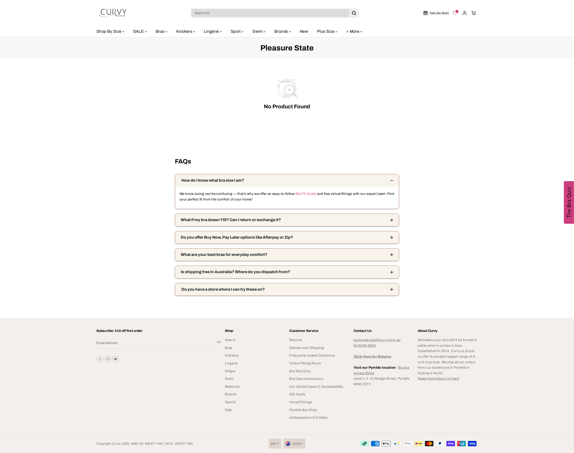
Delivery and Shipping (306, 348)
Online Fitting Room (305, 363)
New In (230, 340)
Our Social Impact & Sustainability (316, 386)
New (304, 31)
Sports (230, 402)
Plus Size (326, 31)
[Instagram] (108, 359)
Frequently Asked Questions (312, 355)
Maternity (232, 386)
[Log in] (465, 13)
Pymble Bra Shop (303, 410)
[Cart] (474, 13)
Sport (236, 31)
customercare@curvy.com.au (377, 340)
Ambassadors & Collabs (308, 417)
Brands (281, 31)
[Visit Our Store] (436, 13)
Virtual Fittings (300, 402)
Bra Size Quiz (300, 371)
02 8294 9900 (365, 345)
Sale (228, 410)
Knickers (184, 31)
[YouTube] (115, 359)
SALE (139, 31)
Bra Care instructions (306, 379)
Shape (230, 371)
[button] (569, 202)
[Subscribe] (218, 342)
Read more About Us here (438, 378)
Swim (258, 31)
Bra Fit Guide (305, 194)
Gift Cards (297, 394)
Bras (160, 31)
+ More (353, 31)
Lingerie (212, 31)
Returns (295, 340)
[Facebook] (100, 359)
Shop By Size (109, 31)
